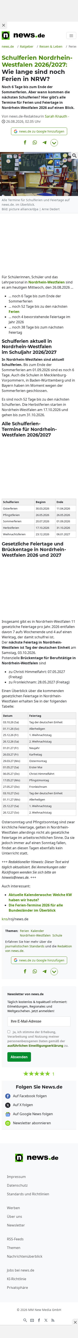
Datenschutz (17, 1185)
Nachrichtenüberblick (24, 1256)
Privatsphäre (17, 1287)
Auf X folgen (22, 1104)
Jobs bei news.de (20, 1270)
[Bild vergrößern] (74, 155)
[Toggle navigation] (71, 35)
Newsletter (16, 1225)
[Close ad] (3, 25)
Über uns (14, 1216)
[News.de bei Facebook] (39, 1319)
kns (5, 919)
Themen (13, 1247)
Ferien (24, 931)
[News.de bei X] (46, 1319)
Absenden (19, 1057)
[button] (39, 131)
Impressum (16, 1176)
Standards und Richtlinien (28, 1194)
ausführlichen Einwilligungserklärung (35, 1046)
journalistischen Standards (24, 946)
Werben (13, 1207)
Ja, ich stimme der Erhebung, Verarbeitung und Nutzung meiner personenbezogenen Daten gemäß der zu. (37, 1039)
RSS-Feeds (15, 1239)
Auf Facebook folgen (29, 1096)
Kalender (37, 931)
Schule (57, 935)
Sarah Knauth (56, 116)
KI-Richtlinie (16, 1279)
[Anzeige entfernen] (75, 1322)
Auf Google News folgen (32, 1113)
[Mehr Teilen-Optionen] (54, 142)
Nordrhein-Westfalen (35, 935)
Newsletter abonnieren (31, 1123)
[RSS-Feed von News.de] (53, 1319)
